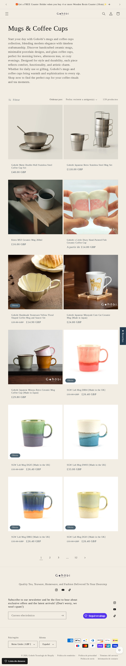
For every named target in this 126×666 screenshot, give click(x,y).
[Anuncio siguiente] (119, 4)
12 (76, 557)
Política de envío (88, 659)
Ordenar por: (56, 99)
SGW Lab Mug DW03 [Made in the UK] (86, 465)
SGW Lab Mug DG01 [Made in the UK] (86, 537)
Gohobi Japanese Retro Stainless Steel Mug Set (89, 165)
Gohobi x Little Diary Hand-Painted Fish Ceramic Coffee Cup (87, 241)
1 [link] (41, 557)
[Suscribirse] (62, 615)
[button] (6, 13)
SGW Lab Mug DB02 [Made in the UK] (30, 537)
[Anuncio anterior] (6, 4)
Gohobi (32, 655)
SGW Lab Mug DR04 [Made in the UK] (86, 390)
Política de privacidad (87, 655)
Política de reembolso (66, 655)
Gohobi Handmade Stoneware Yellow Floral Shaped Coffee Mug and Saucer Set (32, 316)
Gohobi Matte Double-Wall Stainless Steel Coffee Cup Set (31, 166)
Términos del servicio (109, 655)
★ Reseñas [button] (123, 336)
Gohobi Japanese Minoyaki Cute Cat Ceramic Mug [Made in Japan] (88, 316)
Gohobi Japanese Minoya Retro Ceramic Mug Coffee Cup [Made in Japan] (33, 391)
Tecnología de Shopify (44, 655)
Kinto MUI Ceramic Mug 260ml (26, 240)
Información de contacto (108, 659)
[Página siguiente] (84, 557)
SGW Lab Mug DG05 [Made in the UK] (30, 465)
